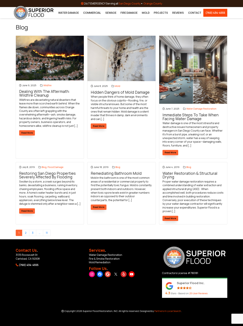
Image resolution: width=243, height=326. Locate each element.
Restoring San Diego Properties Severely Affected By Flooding (47, 175)
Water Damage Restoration (201, 108)
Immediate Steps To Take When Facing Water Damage (190, 117)
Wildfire (47, 85)
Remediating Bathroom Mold (116, 173)
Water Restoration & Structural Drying (189, 175)
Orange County (152, 3)
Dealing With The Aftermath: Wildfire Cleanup (44, 93)
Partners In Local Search (167, 311)
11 (47, 233)
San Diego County (130, 3)
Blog (44, 167)
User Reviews (198, 293)
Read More (28, 133)
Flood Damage (55, 167)
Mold (117, 86)
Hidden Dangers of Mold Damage (120, 92)
